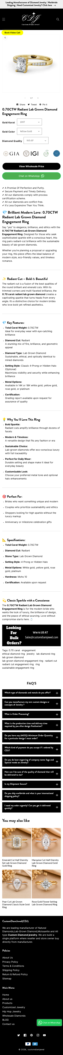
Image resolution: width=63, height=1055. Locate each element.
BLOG (5, 1019)
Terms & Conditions (13, 965)
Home (5, 994)
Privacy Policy (10, 961)
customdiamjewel (36, 1049)
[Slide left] (25, 98)
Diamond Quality (12, 141)
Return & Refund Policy (15, 974)
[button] (3, 19)
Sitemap (6, 978)
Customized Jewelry (13, 1007)
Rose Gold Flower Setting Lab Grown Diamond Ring (44, 903)
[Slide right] (38, 98)
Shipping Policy (10, 970)
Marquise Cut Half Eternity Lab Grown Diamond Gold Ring (45, 863)
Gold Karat (8, 122)
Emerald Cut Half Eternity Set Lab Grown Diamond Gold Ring (15, 863)
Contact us (8, 1024)
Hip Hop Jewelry (11, 1011)
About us (7, 998)
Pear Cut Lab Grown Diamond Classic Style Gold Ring (16, 904)
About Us (7, 957)
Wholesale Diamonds (13, 1015)
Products (7, 1003)
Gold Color (8, 131)
